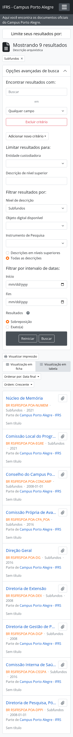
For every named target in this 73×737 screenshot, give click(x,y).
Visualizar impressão (22, 356)
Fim (8, 294)
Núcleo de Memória (24, 398)
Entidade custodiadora (23, 155)
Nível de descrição (20, 200)
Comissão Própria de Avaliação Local (31, 512)
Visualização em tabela (55, 366)
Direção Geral (19, 550)
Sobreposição (21, 321)
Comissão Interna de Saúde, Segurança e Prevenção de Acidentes (31, 664)
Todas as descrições (26, 258)
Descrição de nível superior (27, 173)
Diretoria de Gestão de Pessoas (31, 626)
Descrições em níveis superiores (35, 253)
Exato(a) (17, 327)
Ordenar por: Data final (20, 376)
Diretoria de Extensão (26, 588)
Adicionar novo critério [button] (26, 136)
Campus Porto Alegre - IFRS (40, 415)
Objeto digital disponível (24, 218)
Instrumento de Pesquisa (25, 235)
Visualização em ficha (21, 366)
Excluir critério (37, 122)
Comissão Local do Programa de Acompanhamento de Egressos (31, 436)
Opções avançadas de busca (32, 70)
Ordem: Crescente (17, 384)
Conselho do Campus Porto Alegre (31, 474)
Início (10, 276)
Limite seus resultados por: (36, 33)
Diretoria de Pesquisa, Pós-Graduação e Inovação (31, 702)
